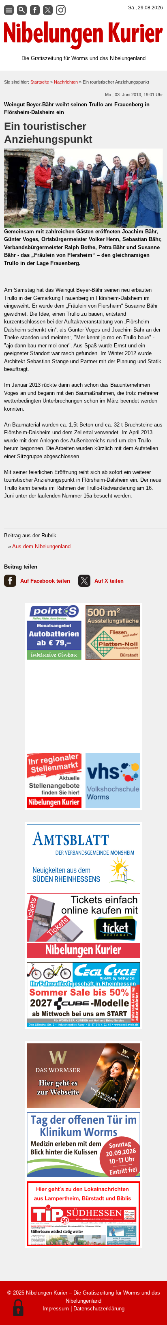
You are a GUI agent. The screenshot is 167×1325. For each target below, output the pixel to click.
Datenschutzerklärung (98, 1309)
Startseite (39, 82)
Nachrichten (66, 82)
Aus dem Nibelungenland (41, 546)
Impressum (56, 1309)
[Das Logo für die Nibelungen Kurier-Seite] (83, 35)
